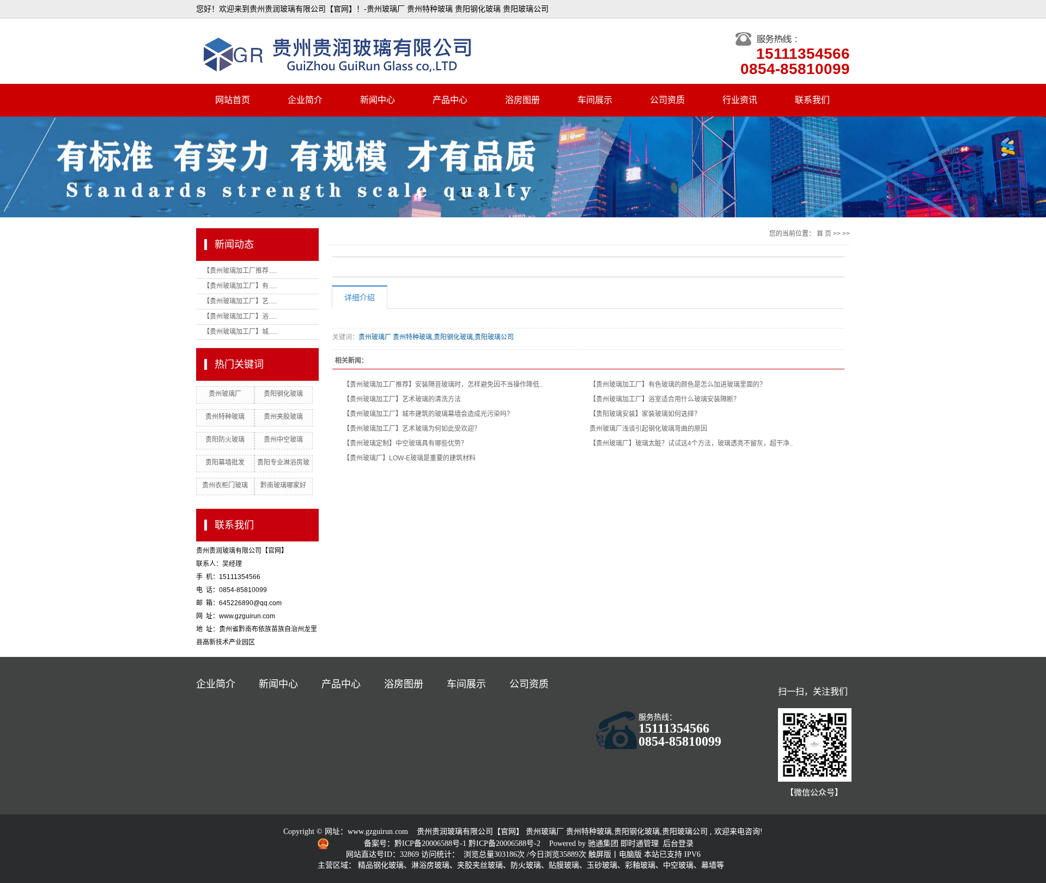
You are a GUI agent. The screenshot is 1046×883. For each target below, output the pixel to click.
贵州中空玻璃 (283, 439)
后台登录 (678, 843)
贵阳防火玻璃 (225, 439)
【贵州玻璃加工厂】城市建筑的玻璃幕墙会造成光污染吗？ (428, 414)
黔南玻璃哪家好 (283, 485)
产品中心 (450, 100)
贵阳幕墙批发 (225, 462)
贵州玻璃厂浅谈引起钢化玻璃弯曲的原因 (648, 429)
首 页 (824, 234)
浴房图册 (522, 100)
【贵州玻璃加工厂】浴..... (240, 316)
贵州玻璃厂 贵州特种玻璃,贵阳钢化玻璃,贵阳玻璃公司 (436, 337)
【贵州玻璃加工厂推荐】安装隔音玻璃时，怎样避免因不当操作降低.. (443, 384)
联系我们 (812, 100)
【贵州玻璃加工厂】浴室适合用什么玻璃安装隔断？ (664, 399)
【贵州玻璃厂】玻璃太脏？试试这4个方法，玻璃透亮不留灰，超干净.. (691, 443)
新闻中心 (377, 100)
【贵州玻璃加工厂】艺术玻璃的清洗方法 (402, 399)
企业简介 (305, 100)
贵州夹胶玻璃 (283, 417)
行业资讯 (739, 100)
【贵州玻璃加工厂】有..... (240, 286)
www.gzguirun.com (378, 831)
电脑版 (630, 854)
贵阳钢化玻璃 (283, 394)
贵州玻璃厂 (225, 394)
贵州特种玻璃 (225, 417)
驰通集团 (604, 843)
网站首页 (232, 100)
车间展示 (594, 100)
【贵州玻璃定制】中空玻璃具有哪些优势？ (405, 443)
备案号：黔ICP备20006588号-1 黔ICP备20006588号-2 (453, 843)
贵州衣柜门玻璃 (225, 485)
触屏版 (599, 854)
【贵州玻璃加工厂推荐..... (240, 271)
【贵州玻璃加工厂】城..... (240, 332)
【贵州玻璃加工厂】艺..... (240, 301)
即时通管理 (640, 843)
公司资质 (667, 100)
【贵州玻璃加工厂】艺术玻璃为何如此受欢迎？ (412, 429)
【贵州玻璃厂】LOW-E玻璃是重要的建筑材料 (409, 458)
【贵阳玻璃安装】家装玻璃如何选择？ (645, 414)
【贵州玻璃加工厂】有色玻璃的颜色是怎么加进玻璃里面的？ (677, 384)
